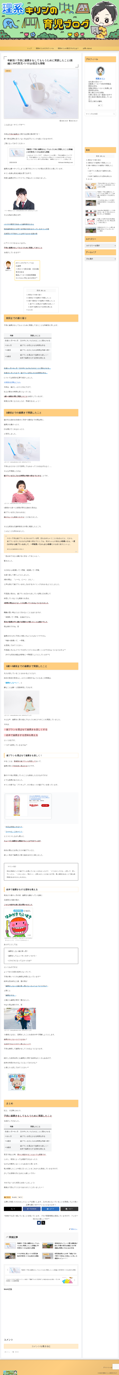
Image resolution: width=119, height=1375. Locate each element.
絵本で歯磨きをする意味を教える (41, 307)
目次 (38, 290)
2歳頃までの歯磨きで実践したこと (39, 298)
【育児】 (8, 1197)
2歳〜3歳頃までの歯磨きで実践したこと (41, 301)
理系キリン (100, 79)
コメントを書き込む (41, 1346)
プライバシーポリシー (109, 1367)
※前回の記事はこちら (12, 382)
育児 (21, 1197)
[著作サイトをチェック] (39, 1223)
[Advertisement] (41, 1313)
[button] (69, 1209)
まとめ (30, 310)
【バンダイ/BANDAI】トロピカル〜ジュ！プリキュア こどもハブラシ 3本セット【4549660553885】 (39, 797)
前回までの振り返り (35, 295)
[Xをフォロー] (43, 1223)
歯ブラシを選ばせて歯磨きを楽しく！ (42, 304)
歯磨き (15, 1197)
